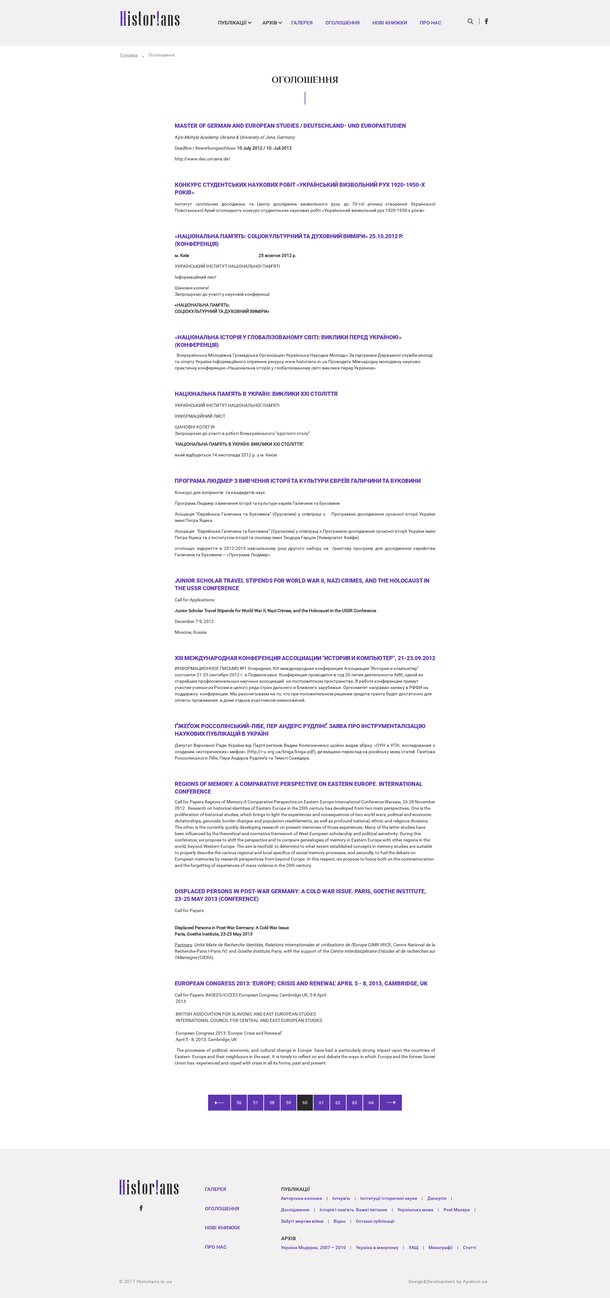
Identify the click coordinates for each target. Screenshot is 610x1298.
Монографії (441, 1247)
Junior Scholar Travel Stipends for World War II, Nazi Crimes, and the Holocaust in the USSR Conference (302, 584)
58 (271, 1102)
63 (354, 1102)
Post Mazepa (457, 1209)
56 (238, 1102)
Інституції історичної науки (388, 1198)
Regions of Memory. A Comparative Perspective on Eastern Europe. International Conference (299, 788)
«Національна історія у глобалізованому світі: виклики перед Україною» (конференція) (288, 341)
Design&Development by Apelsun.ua (448, 1281)
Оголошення (342, 23)
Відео (340, 1221)
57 (255, 1102)
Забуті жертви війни (302, 1221)
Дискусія (436, 1198)
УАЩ (413, 1247)
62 (338, 1102)
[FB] (487, 21)
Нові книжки (389, 23)
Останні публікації (375, 1221)
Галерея (302, 23)
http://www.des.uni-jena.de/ (202, 158)
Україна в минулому (377, 1247)
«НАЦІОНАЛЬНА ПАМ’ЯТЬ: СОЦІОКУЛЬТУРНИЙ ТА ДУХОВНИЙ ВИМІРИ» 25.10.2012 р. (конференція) (289, 240)
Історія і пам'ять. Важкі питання (353, 1209)
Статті (469, 1247)
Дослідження (295, 1209)
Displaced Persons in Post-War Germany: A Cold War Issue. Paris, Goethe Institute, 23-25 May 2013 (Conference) (300, 895)
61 (321, 1102)
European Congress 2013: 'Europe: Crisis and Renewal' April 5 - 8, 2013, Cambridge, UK (301, 983)
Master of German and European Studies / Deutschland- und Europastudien (290, 125)
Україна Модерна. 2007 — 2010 (313, 1247)
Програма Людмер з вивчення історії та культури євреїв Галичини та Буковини (298, 480)
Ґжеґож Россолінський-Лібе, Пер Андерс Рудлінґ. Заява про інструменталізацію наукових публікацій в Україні (300, 730)
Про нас (430, 23)
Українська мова (415, 1209)
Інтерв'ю (341, 1198)
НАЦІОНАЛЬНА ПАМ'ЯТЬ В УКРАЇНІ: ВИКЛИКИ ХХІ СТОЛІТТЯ (256, 393)
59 (288, 1102)
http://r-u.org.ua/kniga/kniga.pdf (281, 751)
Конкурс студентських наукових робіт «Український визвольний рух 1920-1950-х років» (300, 188)
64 (371, 1102)
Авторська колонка (301, 1198)
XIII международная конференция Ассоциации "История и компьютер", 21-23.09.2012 (305, 658)
